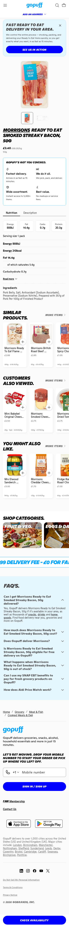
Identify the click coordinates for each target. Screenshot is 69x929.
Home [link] (6, 711)
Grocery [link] (19, 711)
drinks (41, 614)
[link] (34, 5)
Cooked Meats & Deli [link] (20, 715)
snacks (32, 614)
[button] (64, 5)
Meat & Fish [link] (36, 711)
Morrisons (16, 130)
